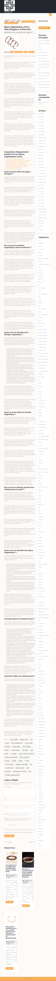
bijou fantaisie (41, 308)
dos (39, 480)
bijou (39, 305)
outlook (40, 686)
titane (39, 816)
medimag (40, 641)
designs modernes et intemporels (26, 753)
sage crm (40, 748)
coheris (40, 397)
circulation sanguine (15, 750)
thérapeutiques (42, 807)
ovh (39, 688)
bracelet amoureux (43, 335)
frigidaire (40, 558)
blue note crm (41, 323)
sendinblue (41, 766)
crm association (42, 427)
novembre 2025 (42, 140)
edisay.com (8, 12)
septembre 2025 (42, 146)
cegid (39, 382)
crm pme (40, 445)
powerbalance (41, 724)
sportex (40, 784)
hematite (40, 573)
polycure (40, 712)
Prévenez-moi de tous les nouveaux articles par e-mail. (19, 832)
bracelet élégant (16, 746)
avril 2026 (40, 125)
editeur (40, 498)
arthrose (40, 282)
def (39, 466)
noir (39, 662)
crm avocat (41, 433)
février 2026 (41, 131)
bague (40, 299)
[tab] (50, 14)
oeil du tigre (41, 674)
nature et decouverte (43, 656)
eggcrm (40, 513)
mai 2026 (40, 122)
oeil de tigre (41, 671)
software (40, 772)
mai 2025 (40, 158)
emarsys (40, 516)
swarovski (40, 798)
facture (40, 543)
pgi (39, 700)
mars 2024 (41, 200)
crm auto (40, 430)
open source (41, 680)
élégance (21, 760)
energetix (40, 519)
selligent (40, 760)
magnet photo (41, 623)
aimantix (40, 261)
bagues (40, 302)
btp (39, 380)
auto (39, 290)
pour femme (41, 715)
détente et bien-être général (11, 757)
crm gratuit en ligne (43, 439)
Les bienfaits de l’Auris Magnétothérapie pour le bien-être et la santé (44, 84)
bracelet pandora (42, 365)
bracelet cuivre (42, 350)
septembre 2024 (42, 182)
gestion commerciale (43, 564)
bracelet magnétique (43, 359)
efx (39, 510)
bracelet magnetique (43, 362)
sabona (40, 739)
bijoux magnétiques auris (17, 743)
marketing (40, 632)
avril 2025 (40, 161)
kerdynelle (41, 602)
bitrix (39, 320)
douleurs (40, 489)
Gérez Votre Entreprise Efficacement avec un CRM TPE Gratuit (44, 75)
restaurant (41, 730)
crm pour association (43, 448)
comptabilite (41, 406)
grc (39, 570)
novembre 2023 (42, 211)
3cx (39, 240)
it (38, 599)
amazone (40, 276)
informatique (41, 596)
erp (39, 528)
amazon (40, 270)
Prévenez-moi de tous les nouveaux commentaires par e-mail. (19, 829)
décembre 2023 (42, 208)
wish (39, 837)
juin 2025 (40, 155)
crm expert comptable (43, 436)
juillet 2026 (41, 116)
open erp (40, 677)
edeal (39, 495)
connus (40, 412)
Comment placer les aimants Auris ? (14, 167)
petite (39, 697)
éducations (41, 504)
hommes (40, 582)
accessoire (41, 249)
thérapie (40, 810)
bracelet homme (42, 356)
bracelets (40, 374)
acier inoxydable (14, 739)
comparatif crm (42, 403)
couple (40, 415)
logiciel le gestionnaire (44, 617)
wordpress (41, 840)
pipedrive (40, 706)
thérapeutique (41, 804)
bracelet (40, 326)
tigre (39, 813)
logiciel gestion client (43, 614)
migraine (40, 653)
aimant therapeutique (43, 258)
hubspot (40, 584)
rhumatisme (41, 733)
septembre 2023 (42, 217)
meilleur (40, 644)
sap (39, 757)
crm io (40, 442)
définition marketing (43, 469)
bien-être (7, 743)
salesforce (41, 754)
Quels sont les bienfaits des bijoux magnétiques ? (17, 166)
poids (39, 709)
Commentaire (8, 786)
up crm (40, 822)
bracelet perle (41, 368)
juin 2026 (40, 119)
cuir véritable (13, 753)
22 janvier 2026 (11, 941)
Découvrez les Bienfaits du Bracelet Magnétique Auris (44, 43)
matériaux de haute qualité (21, 764)
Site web (6, 814)
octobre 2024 (41, 179)
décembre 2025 (42, 137)
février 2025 (41, 167)
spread (40, 787)
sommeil (40, 775)
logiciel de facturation (43, 608)
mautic (40, 638)
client (39, 391)
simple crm (41, 769)
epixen (40, 525)
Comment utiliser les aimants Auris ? (14, 168)
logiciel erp (41, 611)
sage (39, 742)
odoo (39, 668)
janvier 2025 (41, 170)
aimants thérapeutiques (44, 264)
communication (42, 400)
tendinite (40, 801)
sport (39, 781)
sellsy (39, 763)
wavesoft (40, 831)
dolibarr (40, 478)
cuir (39, 457)
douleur (40, 483)
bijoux (12, 21)
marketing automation (43, 635)
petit (39, 694)
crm (39, 418)
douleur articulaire (43, 486)
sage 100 (40, 745)
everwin (40, 537)
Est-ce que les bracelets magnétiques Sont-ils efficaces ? (18, 160)
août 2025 (40, 149)
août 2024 (40, 185)
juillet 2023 (41, 223)
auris (14, 20)
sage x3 (40, 751)
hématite (40, 576)
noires (40, 665)
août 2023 (40, 220)
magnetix (40, 629)
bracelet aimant (42, 329)
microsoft (40, 647)
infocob (40, 593)
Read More (10, 902)
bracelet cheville (42, 341)
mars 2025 (41, 164)
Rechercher (43, 21)
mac (39, 620)
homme (40, 579)
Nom (5, 798)
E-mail (6, 806)
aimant (40, 255)
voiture (40, 828)
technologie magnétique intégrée (12, 775)
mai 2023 (40, 229)
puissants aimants (20, 767)
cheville (40, 385)
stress (39, 789)
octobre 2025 (41, 143)
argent (40, 279)
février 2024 (41, 203)
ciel (39, 388)
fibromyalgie (41, 552)
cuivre (39, 460)
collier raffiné (25, 750)
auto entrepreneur (42, 293)
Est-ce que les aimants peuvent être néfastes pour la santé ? (19, 164)
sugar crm (40, 792)
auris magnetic (18, 52)
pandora (40, 691)
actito (39, 252)
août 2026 (40, 113)
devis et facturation (43, 472)
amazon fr (40, 273)
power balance (42, 721)
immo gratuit (41, 590)
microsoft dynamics (43, 650)
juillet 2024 (41, 188)
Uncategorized (42, 819)
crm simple (41, 451)
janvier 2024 (41, 206)
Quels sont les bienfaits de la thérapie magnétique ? (17, 161)
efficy (39, 507)
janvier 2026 (41, 134)
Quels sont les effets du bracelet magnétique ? (16, 163)
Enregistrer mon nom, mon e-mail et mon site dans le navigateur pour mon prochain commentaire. (17, 819)
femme (40, 549)
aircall (39, 267)
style (30, 771)
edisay (17, 32)
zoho (39, 846)
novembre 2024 (42, 176)
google (40, 567)
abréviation (41, 243)
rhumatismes (41, 736)
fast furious (41, 546)
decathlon (40, 463)
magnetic (18, 21)
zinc (39, 843)
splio (39, 778)
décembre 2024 (42, 173)
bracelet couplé (42, 347)
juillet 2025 (41, 152)
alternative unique (24, 739)
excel (39, 540)
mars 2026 (41, 128)
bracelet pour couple (43, 371)
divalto (40, 475)
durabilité (14, 760)
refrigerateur (41, 727)
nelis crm (40, 659)
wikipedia (40, 834)
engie (39, 522)
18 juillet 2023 (9, 32)
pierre (39, 703)
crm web (40, 454)
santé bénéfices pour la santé (19, 771)
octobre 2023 (41, 214)
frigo (39, 561)
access (40, 246)
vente (39, 825)
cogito (39, 394)
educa (39, 501)
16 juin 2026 (27, 880)
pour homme (41, 718)
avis (39, 296)
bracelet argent (42, 338)
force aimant (41, 555)
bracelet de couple (43, 353)
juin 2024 (40, 191)
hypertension (41, 587)
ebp (39, 492)
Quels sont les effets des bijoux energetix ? (15, 159)
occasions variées (9, 767)
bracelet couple (42, 344)
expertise (27, 760)
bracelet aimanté (42, 332)
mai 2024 (40, 194)
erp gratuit (41, 531)
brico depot (41, 377)
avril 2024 (40, 197)
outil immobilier (42, 683)
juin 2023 (40, 226)
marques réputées (9, 764)
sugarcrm (40, 795)
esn (39, 534)
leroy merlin (41, 605)
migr (31, 764)
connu (39, 409)
